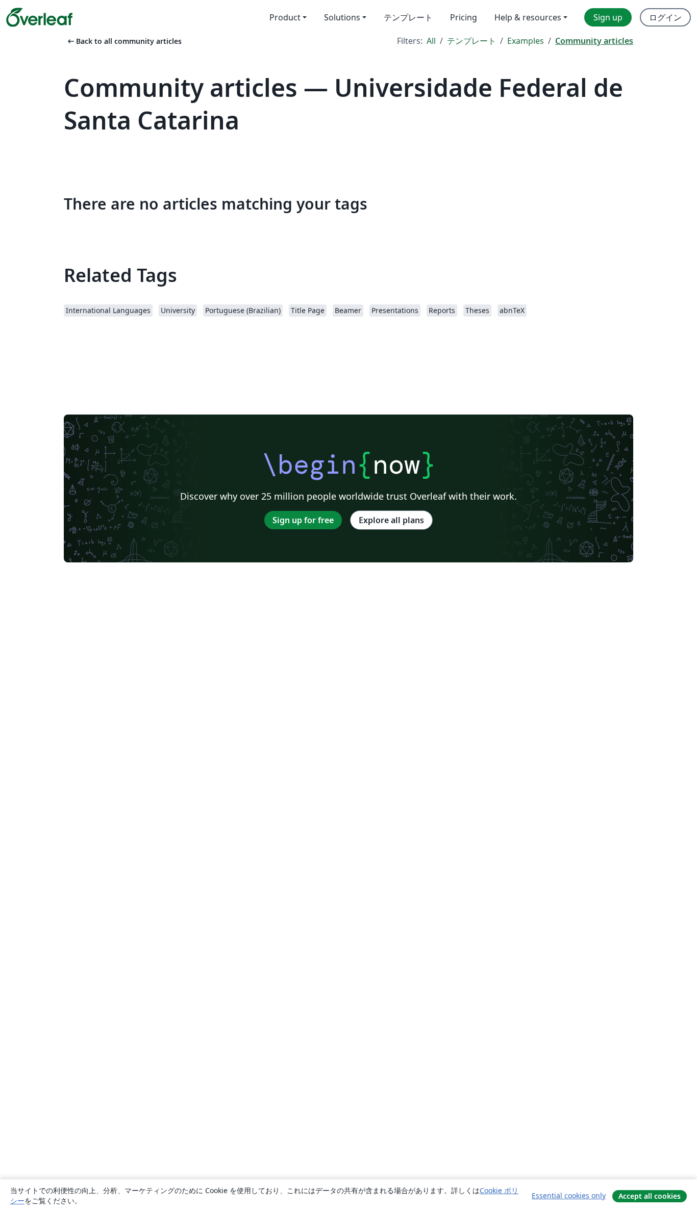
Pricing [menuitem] (463, 17)
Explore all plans (391, 520)
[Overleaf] (39, 17)
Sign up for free (303, 520)
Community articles (594, 40)
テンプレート (471, 40)
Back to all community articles (124, 41)
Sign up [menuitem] (608, 17)
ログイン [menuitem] (665, 17)
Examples (525, 40)
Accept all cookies (649, 1196)
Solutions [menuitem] (342, 17)
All (431, 40)
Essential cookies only (569, 1195)
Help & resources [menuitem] (527, 17)
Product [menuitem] (285, 17)
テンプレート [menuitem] (408, 17)
